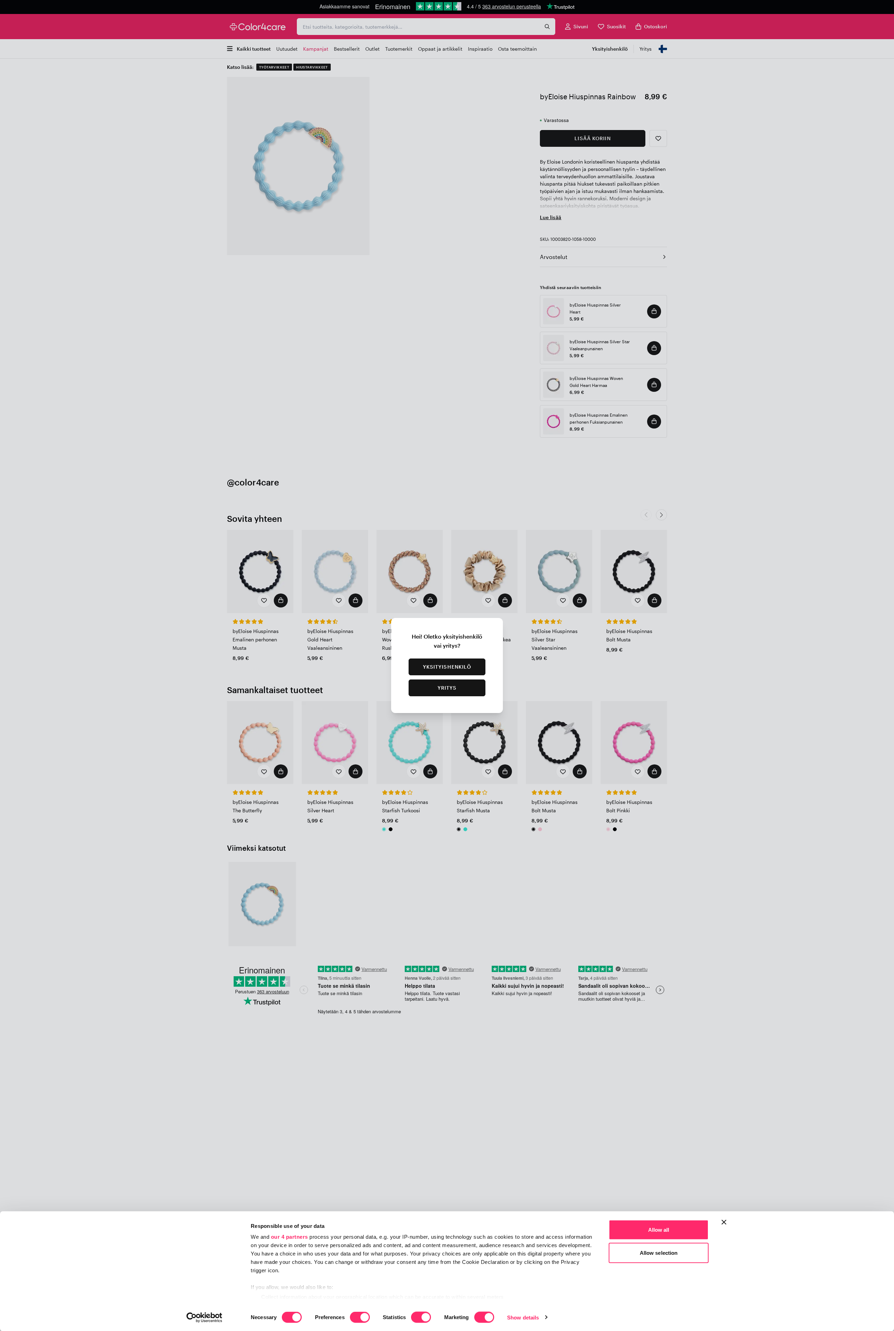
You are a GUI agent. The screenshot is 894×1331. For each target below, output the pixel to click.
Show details (523, 1317)
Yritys (447, 688)
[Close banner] (723, 1222)
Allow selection (659, 1253)
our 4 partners (289, 1237)
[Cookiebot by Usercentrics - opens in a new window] (204, 1317)
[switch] (360, 1317)
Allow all (658, 1230)
